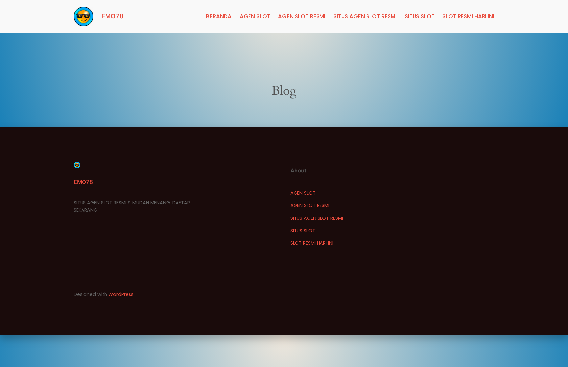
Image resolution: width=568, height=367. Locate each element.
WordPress (121, 294)
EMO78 (112, 16)
